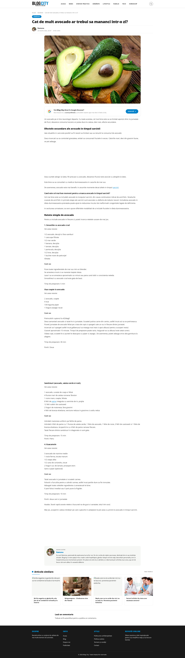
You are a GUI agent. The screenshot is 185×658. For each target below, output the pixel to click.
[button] (151, 4)
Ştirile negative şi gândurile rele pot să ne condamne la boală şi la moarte (46, 600)
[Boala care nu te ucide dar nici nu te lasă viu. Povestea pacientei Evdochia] (108, 586)
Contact (96, 645)
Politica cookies (99, 639)
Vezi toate (148, 572)
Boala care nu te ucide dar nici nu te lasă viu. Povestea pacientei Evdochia (107, 600)
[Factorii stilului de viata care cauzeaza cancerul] (139, 586)
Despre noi (66, 642)
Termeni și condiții (100, 642)
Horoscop (133, 4)
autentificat (68, 618)
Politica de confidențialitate (103, 636)
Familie (116, 4)
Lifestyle (106, 4)
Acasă (34, 13)
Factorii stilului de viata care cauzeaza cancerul (136, 599)
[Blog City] (40, 4)
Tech (124, 4)
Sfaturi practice (82, 4)
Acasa (63, 4)
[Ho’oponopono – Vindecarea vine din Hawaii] (77, 586)
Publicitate (66, 645)
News (71, 4)
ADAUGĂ (132, 111)
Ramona (41, 28)
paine (54, 401)
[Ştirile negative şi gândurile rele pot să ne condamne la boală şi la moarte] (46, 586)
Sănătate (96, 4)
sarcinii (116, 187)
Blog (64, 639)
